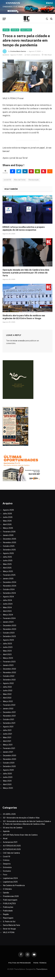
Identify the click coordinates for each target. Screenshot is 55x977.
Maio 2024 (7, 607)
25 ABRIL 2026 (9, 814)
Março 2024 (8, 615)
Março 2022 (8, 701)
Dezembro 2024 (9, 582)
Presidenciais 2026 (11, 896)
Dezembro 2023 (9, 626)
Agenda (6, 831)
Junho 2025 (7, 561)
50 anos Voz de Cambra (12, 828)
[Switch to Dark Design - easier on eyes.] (47, 19)
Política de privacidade (19, 963)
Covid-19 (15, 30)
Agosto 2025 (8, 553)
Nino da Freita (19, 180)
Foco (5, 875)
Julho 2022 (7, 687)
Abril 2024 (7, 611)
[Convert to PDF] (43, 171)
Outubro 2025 (8, 546)
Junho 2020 (7, 777)
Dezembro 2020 (9, 756)
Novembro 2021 (9, 716)
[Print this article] (37, 171)
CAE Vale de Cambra (11, 853)
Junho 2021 (7, 734)
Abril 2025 (7, 568)
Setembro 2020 (9, 766)
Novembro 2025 (9, 542)
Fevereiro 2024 (9, 618)
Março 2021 (8, 745)
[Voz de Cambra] (26, 19)
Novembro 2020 (9, 759)
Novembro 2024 (9, 586)
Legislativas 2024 (10, 878)
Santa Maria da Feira (11, 925)
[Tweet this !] (18, 171)
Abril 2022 (7, 698)
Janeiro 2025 (8, 579)
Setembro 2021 (9, 723)
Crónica (6, 860)
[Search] (51, 19)
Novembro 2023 (9, 629)
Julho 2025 (7, 557)
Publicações (8, 907)
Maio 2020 (7, 781)
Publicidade (8, 911)
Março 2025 (8, 571)
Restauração (34, 180)
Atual (6, 30)
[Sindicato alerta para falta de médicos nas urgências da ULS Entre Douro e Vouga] (27, 298)
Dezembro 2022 (9, 669)
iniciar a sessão (19, 341)
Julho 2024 (7, 600)
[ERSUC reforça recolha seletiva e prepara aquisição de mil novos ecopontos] (27, 209)
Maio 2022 (7, 694)
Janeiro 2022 (8, 709)
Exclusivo (7, 871)
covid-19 (7, 180)
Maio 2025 (7, 564)
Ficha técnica (40, 963)
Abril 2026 (7, 524)
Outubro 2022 (8, 676)
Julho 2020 (7, 774)
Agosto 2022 (8, 683)
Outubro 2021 (8, 719)
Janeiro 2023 (8, 665)
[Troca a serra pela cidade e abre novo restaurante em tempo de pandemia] (27, 76)
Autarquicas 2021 (10, 842)
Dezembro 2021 (9, 712)
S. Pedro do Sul (9, 922)
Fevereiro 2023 (9, 662)
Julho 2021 (7, 730)
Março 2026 (8, 528)
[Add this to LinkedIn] (25, 171)
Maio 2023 (7, 651)
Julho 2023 (7, 644)
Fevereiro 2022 (9, 705)
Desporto (7, 864)
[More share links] (49, 171)
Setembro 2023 (9, 636)
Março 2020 (8, 788)
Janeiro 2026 (8, 535)
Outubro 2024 (9, 589)
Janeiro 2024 (8, 622)
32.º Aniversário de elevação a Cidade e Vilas (21, 818)
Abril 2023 (7, 654)
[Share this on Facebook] (12, 171)
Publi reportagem (10, 900)
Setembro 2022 (9, 680)
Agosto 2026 (8, 510)
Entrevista (7, 867)
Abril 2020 (7, 784)
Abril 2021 (7, 741)
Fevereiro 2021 (9, 748)
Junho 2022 (7, 691)
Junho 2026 (7, 517)
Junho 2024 (8, 604)
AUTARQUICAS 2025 (12, 849)
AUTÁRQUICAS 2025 (12, 846)
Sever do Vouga (9, 929)
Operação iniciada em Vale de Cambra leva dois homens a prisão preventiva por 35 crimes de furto (26, 273)
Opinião (6, 893)
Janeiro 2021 (8, 752)
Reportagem (8, 918)
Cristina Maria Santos (18, 51)
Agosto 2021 (8, 727)
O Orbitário (7, 889)
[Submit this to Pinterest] (31, 171)
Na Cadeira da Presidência (14, 885)
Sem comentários (33, 55)
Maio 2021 (7, 737)
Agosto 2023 (8, 640)
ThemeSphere (41, 969)
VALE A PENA (26, 30)
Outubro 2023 (8, 633)
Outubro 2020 (8, 763)
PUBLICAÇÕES (9, 903)
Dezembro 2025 (9, 539)
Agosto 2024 (8, 597)
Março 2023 (8, 658)
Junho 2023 (7, 647)
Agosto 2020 (8, 770)
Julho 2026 (7, 514)
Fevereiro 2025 (9, 575)
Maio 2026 (7, 521)
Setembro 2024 (9, 593)
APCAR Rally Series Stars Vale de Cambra (20, 835)
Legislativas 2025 (10, 882)
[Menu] (4, 19)
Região (6, 914)
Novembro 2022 (9, 672)
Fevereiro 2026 (9, 532)
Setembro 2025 (9, 550)
